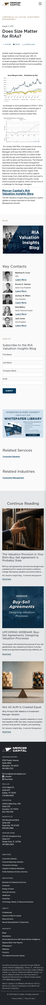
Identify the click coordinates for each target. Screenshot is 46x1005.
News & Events (7, 919)
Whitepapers (7, 946)
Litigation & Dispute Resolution (13, 868)
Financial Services (8, 892)
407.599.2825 (8, 844)
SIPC (22, 967)
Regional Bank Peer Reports (12, 942)
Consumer (6, 885)
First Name (7, 354)
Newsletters (6, 936)
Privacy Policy (17, 998)
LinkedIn (8, 776)
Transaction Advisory (10, 865)
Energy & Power (8, 889)
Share (8, 44)
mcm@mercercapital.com (15, 774)
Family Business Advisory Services (14, 872)
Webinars (5, 949)
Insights (6, 929)
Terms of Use (29, 998)
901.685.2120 (7, 768)
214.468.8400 (8, 795)
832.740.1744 (7, 812)
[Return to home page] (11, 4)
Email (5, 379)
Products (5, 952)
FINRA (17, 967)
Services (6, 854)
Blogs (4, 933)
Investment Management (13, 478)
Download (29, 44)
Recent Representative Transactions (15, 922)
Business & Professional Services (14, 882)
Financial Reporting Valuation (12, 862)
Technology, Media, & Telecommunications (17, 902)
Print (17, 44)
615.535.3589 (7, 828)
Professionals (7, 912)
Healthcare (6, 895)
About (5, 908)
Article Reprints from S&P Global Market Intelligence (21, 939)
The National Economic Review (13, 956)
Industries (7, 878)
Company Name (9, 371)
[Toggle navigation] (40, 4)
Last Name (7, 362)
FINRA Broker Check (13, 979)
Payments (8, 779)
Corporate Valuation (11, 456)
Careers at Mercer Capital (11, 916)
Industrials (6, 899)
